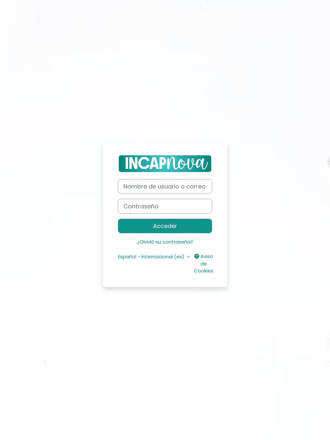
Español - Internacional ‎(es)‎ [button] (152, 256)
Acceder (165, 226)
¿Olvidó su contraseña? (165, 241)
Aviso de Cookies (203, 263)
